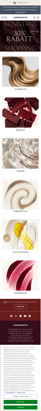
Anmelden (20, 306)
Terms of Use (21, 392)
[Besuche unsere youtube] (25, 316)
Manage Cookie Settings (20, 396)
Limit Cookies (20, 402)
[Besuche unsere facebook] (11, 316)
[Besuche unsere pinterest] (29, 316)
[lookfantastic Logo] (20, 17)
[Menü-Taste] (2, 17)
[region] (20, 378)
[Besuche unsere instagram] (20, 316)
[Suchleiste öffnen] (5, 17)
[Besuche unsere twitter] (16, 316)
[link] (34, 17)
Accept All (20, 407)
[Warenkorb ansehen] (37, 17)
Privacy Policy (10, 392)
